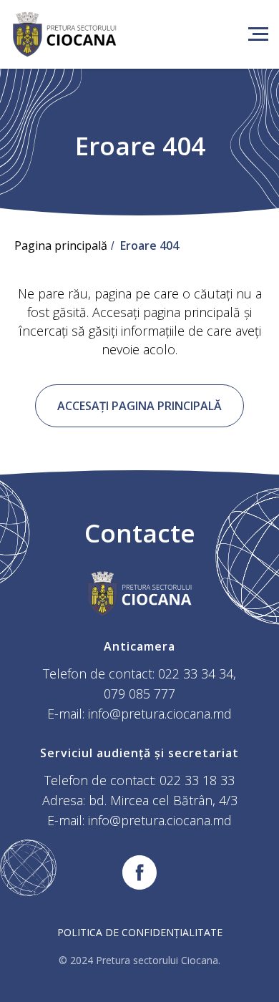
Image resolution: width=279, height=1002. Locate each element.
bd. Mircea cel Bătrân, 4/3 (163, 800)
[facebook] (139, 872)
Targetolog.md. (213, 974)
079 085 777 (139, 693)
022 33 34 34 (195, 673)
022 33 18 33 (197, 780)
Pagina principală (60, 245)
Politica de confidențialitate (139, 932)
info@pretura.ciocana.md (160, 713)
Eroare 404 (149, 245)
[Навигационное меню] (258, 34)
